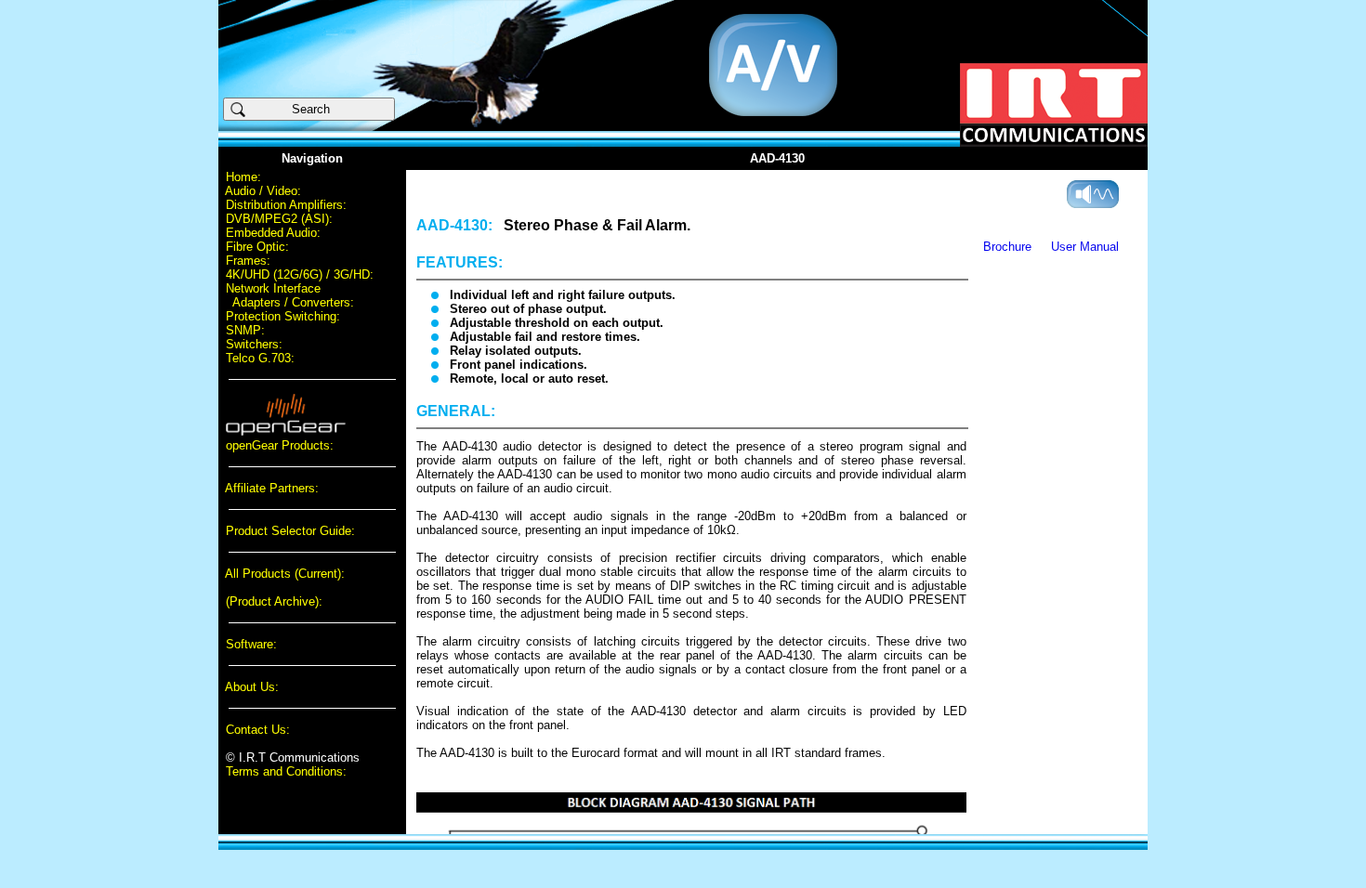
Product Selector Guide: (290, 531)
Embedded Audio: (273, 233)
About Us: (252, 687)
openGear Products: (280, 445)
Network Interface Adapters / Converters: (286, 295)
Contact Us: (258, 730)
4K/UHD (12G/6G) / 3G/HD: (300, 274)
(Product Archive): (274, 601)
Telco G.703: (260, 358)
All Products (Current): (285, 574)
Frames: (248, 261)
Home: (243, 177)
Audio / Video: (263, 191)
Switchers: (254, 344)
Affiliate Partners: (272, 488)
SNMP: (245, 330)
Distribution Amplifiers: (286, 205)
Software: (251, 644)
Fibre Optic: (257, 247)
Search (318, 109)
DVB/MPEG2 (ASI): (279, 219)
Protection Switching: (283, 316)
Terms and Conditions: (286, 771)
